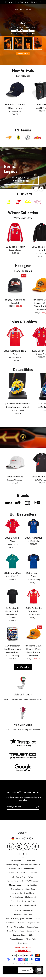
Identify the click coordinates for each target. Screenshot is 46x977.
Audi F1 (34, 873)
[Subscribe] (41, 955)
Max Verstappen (15, 885)
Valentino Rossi (29, 905)
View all (23, 667)
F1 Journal (21, 923)
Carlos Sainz (30, 889)
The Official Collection (21, 180)
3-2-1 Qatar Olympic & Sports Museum (23, 729)
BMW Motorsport (32, 881)
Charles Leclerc (17, 889)
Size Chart (10, 923)
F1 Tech (31, 877)
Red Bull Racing (12, 864)
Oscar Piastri (29, 893)
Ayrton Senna (15, 905)
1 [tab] (19, 145)
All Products (16, 860)
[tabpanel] (9, 138)
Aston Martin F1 (30, 869)
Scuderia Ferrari (15, 869)
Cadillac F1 (24, 873)
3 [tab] (27, 145)
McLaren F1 (13, 873)
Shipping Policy (33, 927)
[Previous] (36, 189)
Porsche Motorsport (15, 881)
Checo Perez (30, 901)
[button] (39, 970)
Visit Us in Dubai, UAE (23, 914)
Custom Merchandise (15, 927)
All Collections (29, 860)
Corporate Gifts (34, 923)
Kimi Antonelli (30, 897)
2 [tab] (23, 145)
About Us (17, 910)
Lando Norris (17, 893)
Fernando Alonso (16, 897)
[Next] (41, 189)
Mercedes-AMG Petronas (30, 864)
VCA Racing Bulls (18, 877)
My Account (28, 910)
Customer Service (33, 919)
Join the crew (23, 964)
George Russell (17, 901)
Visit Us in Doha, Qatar (15, 919)
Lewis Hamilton (31, 885)
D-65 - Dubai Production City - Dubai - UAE (23, 699)
